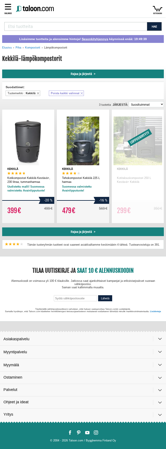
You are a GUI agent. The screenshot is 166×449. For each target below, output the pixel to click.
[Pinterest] (79, 432)
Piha (18, 47)
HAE (154, 26)
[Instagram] (96, 432)
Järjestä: (120, 104)
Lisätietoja (155, 311)
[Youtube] (87, 432)
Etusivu (7, 47)
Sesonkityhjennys (95, 39)
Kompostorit (32, 47)
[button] (8, 8)
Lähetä (105, 298)
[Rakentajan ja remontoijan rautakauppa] (35, 9)
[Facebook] (70, 432)
